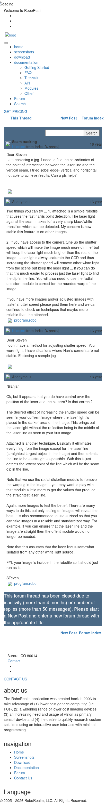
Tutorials (31, 77)
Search (20, 103)
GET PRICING (15, 111)
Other (29, 93)
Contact (14, 660)
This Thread (21, 117)
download (22, 57)
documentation (26, 62)
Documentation (26, 767)
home (18, 46)
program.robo (25, 320)
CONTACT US (15, 678)
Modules (31, 88)
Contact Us (23, 777)
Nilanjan (18, 146)
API (27, 83)
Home (19, 752)
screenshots (24, 51)
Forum (19, 98)
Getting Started (36, 67)
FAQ (28, 72)
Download (22, 762)
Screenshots (24, 757)
